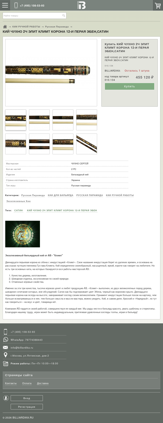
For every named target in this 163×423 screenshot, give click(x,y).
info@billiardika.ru (22, 347)
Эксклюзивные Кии (18, 201)
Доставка (43, 383)
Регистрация (26, 406)
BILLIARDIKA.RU (23, 417)
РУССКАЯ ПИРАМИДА (89, 195)
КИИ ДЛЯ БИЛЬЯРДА (60, 195)
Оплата (27, 383)
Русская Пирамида (57, 26)
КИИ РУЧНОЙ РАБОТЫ (26, 26)
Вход (26, 398)
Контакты (11, 383)
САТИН (18, 210)
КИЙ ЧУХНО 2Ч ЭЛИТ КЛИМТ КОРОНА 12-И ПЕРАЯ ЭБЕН (62, 210)
